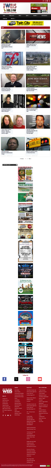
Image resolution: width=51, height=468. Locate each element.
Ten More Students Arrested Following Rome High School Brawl (31, 89)
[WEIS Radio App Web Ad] (25, 350)
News (20, 15)
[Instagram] (10, 415)
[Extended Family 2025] (25, 286)
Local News (17, 400)
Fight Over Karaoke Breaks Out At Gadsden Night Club (32, 110)
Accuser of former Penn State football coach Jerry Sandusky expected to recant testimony (31, 453)
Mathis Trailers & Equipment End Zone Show (43, 413)
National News (18, 403)
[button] (49, 1)
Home (4, 15)
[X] (45, 1)
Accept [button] (48, 465)
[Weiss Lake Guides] (25, 318)
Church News (17, 391)
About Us (12, 18)
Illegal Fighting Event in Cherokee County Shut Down (31, 45)
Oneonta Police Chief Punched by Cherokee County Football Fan (6, 89)
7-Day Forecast (42, 390)
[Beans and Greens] (25, 174)
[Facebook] (43, 1)
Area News (17, 390)
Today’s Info (11, 15)
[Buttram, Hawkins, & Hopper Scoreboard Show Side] (25, 365)
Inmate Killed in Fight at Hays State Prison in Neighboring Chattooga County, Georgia (31, 68)
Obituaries (17, 406)
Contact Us (4, 398)
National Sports (18, 405)
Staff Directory (5, 400)
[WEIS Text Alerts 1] (25, 334)
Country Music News (19, 395)
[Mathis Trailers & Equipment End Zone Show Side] (25, 270)
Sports (27, 15)
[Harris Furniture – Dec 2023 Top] (25, 231)
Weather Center (18, 413)
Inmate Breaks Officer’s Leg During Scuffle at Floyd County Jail (6, 110)
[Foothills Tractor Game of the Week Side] (25, 302)
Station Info (5, 402)
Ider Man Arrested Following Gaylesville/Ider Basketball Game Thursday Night (31, 131)
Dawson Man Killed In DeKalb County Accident (31, 399)
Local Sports (17, 401)
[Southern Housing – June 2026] (25, 212)
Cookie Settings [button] (43, 465)
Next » (30, 158)
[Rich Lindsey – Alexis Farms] (25, 192)
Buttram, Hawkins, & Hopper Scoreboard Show (43, 406)
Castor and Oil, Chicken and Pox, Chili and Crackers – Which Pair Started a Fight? (6, 131)
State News (17, 411)
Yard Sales (41, 421)
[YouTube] (47, 1)
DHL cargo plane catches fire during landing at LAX (31, 460)
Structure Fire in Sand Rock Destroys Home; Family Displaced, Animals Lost (6, 46)
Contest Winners (42, 410)
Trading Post (41, 416)
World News (17, 415)
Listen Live (5, 18)
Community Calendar (19, 393)
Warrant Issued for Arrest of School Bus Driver (31, 152)
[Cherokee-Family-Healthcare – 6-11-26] (25, 251)
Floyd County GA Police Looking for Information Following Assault (6, 67)
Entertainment (44, 15)
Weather (35, 15)
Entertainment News (19, 396)
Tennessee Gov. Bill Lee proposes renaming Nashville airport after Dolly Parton (31, 435)
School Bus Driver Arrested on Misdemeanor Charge (6, 153)
